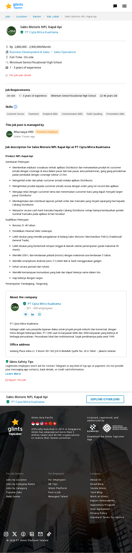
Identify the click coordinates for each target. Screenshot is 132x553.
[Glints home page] (14, 6)
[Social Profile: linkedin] (32, 314)
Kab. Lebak (53, 16)
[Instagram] (6, 534)
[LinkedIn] (31, 534)
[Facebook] (23, 534)
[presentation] (14, 6)
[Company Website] (25, 314)
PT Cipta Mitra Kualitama (41, 32)
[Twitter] (14, 534)
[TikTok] (49, 534)
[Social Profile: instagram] (39, 314)
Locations (21, 16)
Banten (37, 16)
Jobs (8, 16)
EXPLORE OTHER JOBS (105, 399)
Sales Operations (65, 52)
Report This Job (17, 380)
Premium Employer (47, 131)
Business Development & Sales (30, 52)
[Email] (40, 534)
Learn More (13, 373)
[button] (115, 6)
